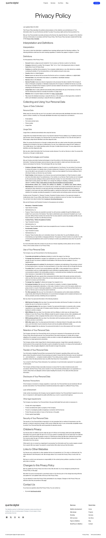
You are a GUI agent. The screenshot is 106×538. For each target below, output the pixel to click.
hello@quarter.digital (35, 491)
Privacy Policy (85, 534)
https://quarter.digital (57, 93)
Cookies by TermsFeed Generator (53, 199)
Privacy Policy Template (33, 38)
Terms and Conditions (96, 534)
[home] (12, 3)
